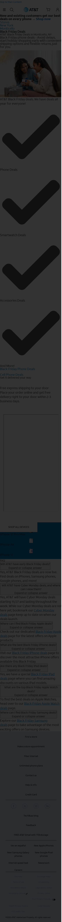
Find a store (31, 736)
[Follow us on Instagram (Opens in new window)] (37, 806)
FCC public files (18, 911)
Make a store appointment (31, 746)
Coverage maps (43, 876)
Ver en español (18, 845)
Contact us (31, 775)
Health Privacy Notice (18, 906)
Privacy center (44, 893)
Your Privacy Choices (41, 899)
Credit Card (31, 794)
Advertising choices (17, 893)
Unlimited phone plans (31, 765)
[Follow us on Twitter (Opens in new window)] (25, 806)
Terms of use (18, 882)
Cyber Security (44, 906)
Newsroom (43, 862)
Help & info (31, 784)
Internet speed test (18, 862)
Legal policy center (43, 888)
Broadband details (18, 888)
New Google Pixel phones (44, 854)
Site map (18, 876)
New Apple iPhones (44, 845)
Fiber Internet (31, 756)
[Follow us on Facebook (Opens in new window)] (14, 806)
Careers (18, 870)
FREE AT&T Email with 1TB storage (31, 834)
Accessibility (43, 882)
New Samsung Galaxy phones (18, 854)
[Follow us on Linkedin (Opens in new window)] (48, 806)
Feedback (31, 825)
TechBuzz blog (31, 815)
